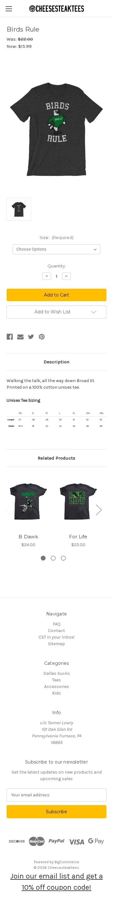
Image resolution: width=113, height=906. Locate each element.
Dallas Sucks (56, 673)
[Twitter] (31, 336)
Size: (56, 237)
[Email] (20, 336)
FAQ (57, 624)
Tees (56, 680)
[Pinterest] (42, 336)
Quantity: (56, 265)
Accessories (56, 686)
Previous (8, 509)
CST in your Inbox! (56, 637)
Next (98, 509)
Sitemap (56, 643)
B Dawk (28, 537)
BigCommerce (67, 862)
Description (56, 362)
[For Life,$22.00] (78, 502)
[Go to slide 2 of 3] (53, 558)
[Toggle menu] (8, 8)
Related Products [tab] (56, 458)
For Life (78, 537)
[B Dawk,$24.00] (28, 502)
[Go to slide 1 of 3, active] (43, 558)
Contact (56, 630)
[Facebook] (10, 336)
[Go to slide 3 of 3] (63, 558)
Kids (56, 693)
